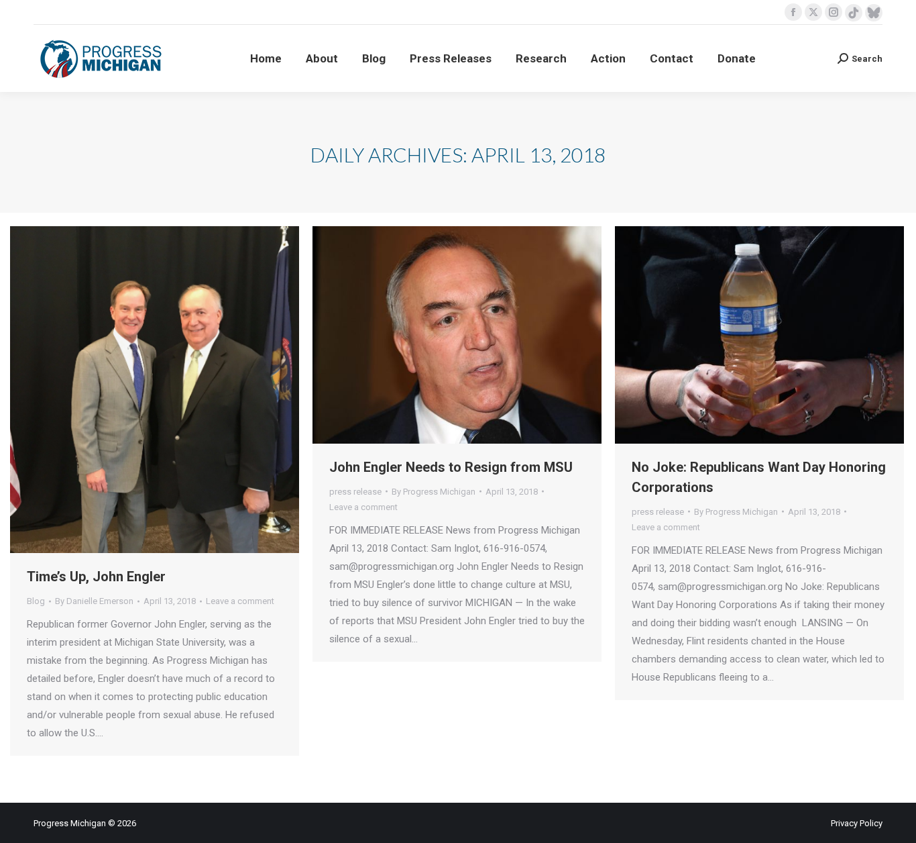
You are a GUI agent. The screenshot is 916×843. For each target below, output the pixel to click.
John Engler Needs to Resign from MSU (451, 467)
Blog (36, 601)
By (94, 601)
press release (355, 492)
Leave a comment (240, 601)
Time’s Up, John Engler (96, 576)
